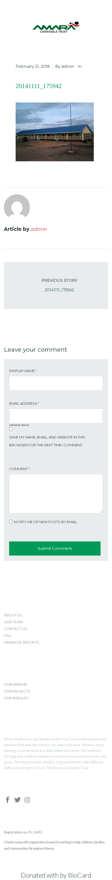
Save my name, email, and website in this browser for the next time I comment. (47, 441)
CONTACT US (15, 628)
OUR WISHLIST (16, 698)
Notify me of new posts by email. (46, 522)
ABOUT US (13, 615)
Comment (19, 469)
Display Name (23, 371)
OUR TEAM (13, 622)
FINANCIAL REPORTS (21, 642)
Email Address (24, 403)
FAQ (7, 635)
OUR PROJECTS (17, 691)
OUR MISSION (15, 684)
